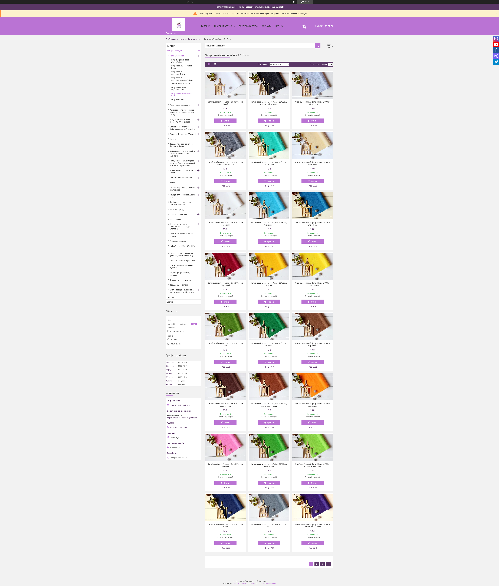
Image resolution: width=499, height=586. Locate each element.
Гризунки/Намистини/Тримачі (183, 134)
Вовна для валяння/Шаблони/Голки (183, 171)
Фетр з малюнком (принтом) (182, 260)
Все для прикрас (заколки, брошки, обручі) (181, 145)
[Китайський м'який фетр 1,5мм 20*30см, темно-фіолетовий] (312, 507)
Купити (227, 120)
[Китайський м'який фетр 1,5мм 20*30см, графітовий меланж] (269, 85)
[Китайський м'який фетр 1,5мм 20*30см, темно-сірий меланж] (225, 145)
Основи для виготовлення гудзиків (181, 266)
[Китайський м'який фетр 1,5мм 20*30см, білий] (225, 85)
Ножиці (173, 139)
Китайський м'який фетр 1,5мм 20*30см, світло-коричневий (269, 404)
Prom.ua (262, 581)
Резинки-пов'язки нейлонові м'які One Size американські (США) (182, 112)
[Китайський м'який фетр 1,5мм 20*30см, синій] (225, 507)
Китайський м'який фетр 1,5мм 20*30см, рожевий (225, 465)
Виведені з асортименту (180, 280)
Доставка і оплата (248, 26)
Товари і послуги (223, 26)
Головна (205, 26)
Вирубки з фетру (177, 209)
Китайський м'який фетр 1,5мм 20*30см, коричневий (225, 404)
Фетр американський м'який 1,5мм (180, 61)
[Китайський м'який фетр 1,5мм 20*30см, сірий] (269, 507)
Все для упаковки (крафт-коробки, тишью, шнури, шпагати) (181, 226)
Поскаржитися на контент (244, 583)
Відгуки (170, 302)
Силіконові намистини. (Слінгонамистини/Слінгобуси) (183, 128)
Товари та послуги (177, 39)
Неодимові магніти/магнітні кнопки (182, 234)
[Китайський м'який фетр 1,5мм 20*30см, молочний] (225, 206)
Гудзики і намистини (178, 214)
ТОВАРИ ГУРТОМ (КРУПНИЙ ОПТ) (182, 247)
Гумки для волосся (178, 241)
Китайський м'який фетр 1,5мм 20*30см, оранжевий (312, 404)
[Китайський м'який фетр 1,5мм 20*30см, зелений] (269, 326)
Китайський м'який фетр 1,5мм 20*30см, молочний (225, 223)
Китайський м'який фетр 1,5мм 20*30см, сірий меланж (312, 103)
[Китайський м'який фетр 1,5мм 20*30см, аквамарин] (269, 145)
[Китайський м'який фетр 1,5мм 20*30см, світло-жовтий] (312, 266)
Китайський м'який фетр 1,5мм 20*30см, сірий (269, 525)
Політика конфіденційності (265, 583)
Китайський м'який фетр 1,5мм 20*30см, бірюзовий (269, 223)
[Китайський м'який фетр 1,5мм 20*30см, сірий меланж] (312, 85)
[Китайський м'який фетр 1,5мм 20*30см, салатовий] (269, 447)
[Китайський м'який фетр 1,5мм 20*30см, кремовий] (312, 145)
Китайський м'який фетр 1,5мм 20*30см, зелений (269, 344)
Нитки (172, 182)
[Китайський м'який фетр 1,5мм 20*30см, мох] (225, 326)
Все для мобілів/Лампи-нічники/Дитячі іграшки (180, 120)
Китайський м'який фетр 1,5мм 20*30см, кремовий (312, 163)
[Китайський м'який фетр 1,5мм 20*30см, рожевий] (225, 447)
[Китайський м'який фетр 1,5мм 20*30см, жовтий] (269, 266)
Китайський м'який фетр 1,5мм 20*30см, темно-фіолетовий (312, 525)
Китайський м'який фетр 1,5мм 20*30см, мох (225, 344)
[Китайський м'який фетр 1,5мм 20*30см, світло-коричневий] (269, 387)
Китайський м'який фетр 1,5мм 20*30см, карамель (312, 344)
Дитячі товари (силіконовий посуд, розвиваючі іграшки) (182, 291)
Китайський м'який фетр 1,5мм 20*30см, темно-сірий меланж (225, 163)
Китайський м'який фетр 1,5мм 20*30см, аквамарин (269, 163)
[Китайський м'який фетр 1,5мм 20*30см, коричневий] (225, 387)
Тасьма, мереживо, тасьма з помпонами (182, 188)
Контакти (266, 26)
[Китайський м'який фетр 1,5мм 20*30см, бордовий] (225, 266)
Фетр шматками (195, 39)
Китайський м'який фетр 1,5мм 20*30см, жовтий (269, 284)
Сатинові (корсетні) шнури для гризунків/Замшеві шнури (182, 254)
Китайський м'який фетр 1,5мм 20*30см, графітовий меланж (269, 103)
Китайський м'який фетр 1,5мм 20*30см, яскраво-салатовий (312, 465)
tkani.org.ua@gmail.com (180, 405)
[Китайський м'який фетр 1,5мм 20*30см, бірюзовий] (269, 206)
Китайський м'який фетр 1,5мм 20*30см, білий (225, 103)
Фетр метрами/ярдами (180, 105)
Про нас (279, 26)
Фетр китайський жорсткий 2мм (178, 88)
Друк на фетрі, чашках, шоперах (180, 273)
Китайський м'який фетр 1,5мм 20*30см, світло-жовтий (312, 284)
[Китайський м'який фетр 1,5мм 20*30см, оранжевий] (312, 387)
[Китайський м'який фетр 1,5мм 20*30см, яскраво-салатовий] (312, 447)
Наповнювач (175, 219)
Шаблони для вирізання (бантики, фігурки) (180, 203)
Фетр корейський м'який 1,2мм (181, 67)
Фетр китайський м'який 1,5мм (181, 94)
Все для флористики (179, 285)
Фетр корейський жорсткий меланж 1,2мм (182, 78)
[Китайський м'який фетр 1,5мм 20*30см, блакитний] (312, 206)
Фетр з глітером (178, 99)
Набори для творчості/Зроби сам (182, 196)
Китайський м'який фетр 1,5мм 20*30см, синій (225, 525)
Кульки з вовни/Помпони (181, 177)
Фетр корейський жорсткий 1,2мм (178, 72)
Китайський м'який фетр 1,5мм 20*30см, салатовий (269, 465)
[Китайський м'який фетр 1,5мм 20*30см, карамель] (312, 326)
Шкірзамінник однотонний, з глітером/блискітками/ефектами (182, 153)
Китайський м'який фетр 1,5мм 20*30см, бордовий (225, 284)
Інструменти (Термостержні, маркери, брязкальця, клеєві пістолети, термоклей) (182, 163)
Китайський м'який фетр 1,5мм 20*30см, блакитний (312, 223)
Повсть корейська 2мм (181, 83)
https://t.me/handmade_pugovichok (182, 418)
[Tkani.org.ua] (179, 24)
